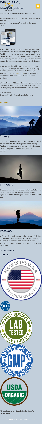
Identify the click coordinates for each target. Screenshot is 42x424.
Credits (33, 419)
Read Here (4, 102)
